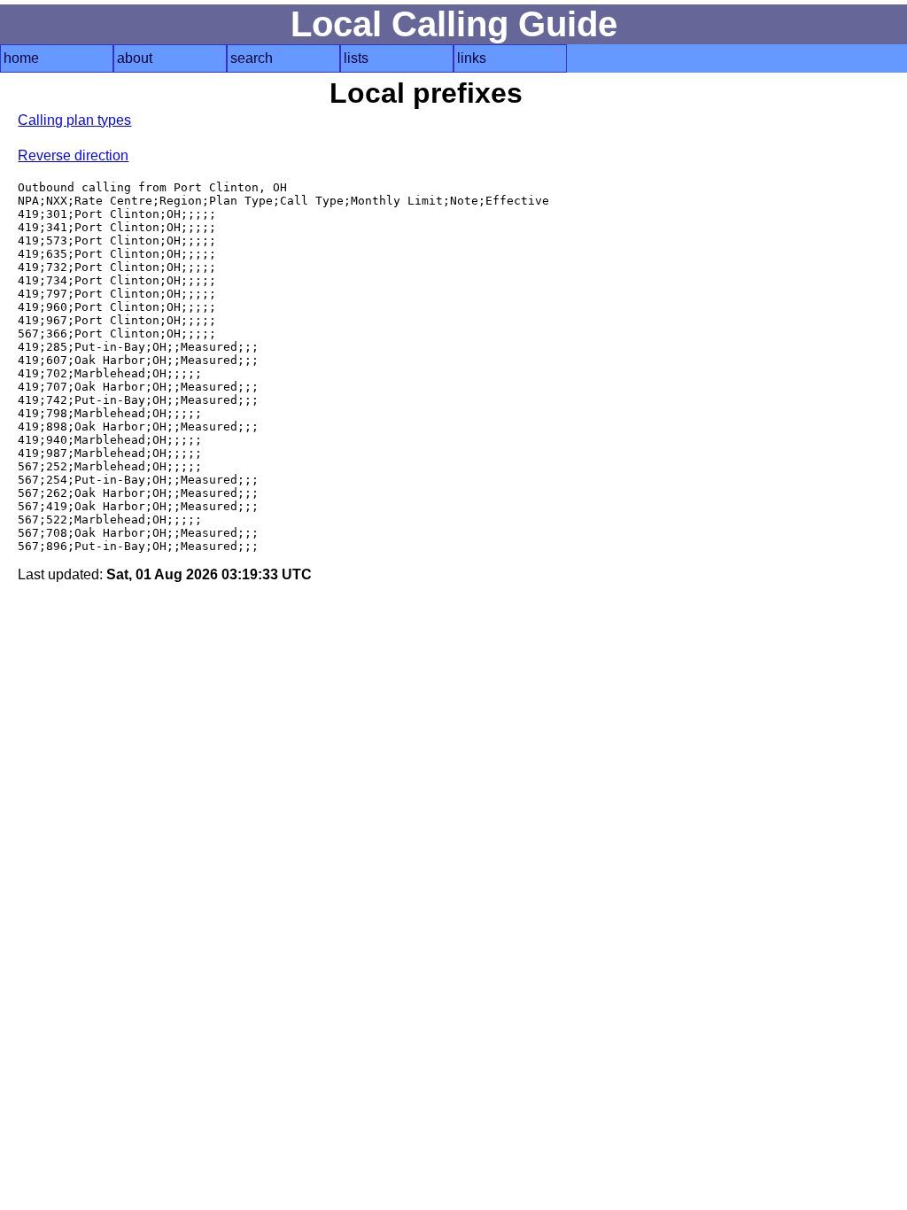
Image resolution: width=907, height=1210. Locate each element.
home (21, 58)
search (251, 58)
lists (356, 58)
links (471, 58)
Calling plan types (74, 120)
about (134, 58)
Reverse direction (73, 155)
